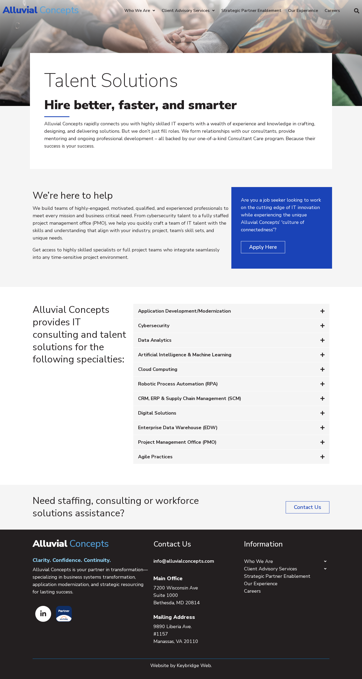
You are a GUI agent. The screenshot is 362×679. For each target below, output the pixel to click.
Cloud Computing (157, 369)
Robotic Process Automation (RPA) (178, 384)
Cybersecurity (153, 325)
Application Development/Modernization (184, 311)
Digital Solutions (157, 413)
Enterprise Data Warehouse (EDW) (178, 427)
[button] (356, 11)
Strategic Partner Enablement (251, 11)
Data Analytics (154, 340)
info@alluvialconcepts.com (183, 561)
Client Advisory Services (186, 11)
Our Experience (303, 11)
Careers (332, 11)
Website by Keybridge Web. (181, 665)
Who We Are (137, 11)
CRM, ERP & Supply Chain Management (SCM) (189, 398)
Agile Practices (155, 457)
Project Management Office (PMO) (177, 442)
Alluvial (41, 10)
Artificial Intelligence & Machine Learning (184, 355)
